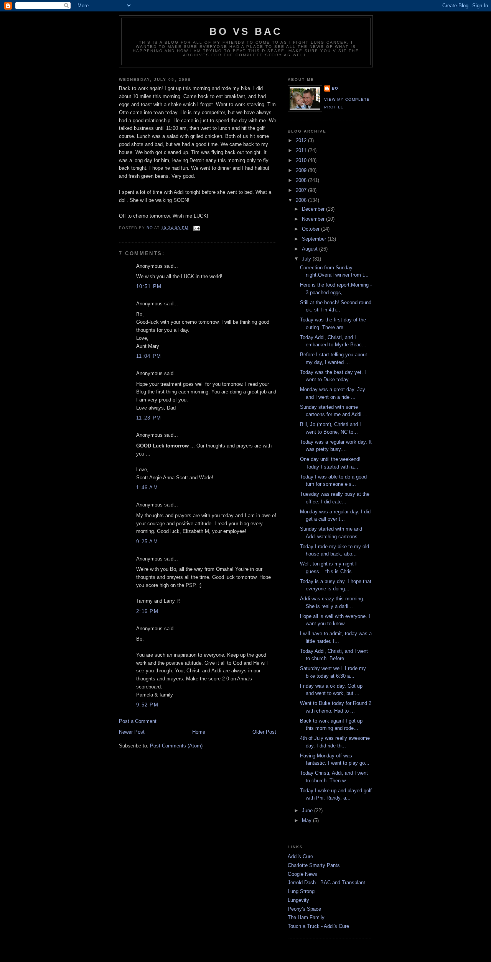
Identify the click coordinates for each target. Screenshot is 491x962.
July (307, 259)
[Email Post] (196, 228)
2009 (302, 170)
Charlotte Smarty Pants (314, 865)
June (308, 810)
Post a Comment (138, 721)
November (314, 219)
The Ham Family (306, 917)
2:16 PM (147, 611)
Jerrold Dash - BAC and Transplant (326, 882)
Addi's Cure (300, 856)
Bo (335, 88)
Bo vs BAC (246, 31)
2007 (302, 190)
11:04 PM (148, 356)
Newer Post (132, 732)
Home (198, 732)
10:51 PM (148, 286)
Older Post (264, 732)
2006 (302, 200)
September (315, 239)
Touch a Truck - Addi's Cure (318, 926)
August (310, 249)
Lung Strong (301, 891)
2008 (302, 180)
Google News (302, 874)
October (311, 229)
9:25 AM (147, 541)
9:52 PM (147, 705)
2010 (302, 160)
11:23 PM (148, 418)
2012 (302, 140)
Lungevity (298, 900)
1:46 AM (147, 487)
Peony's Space (304, 909)
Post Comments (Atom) (176, 746)
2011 (302, 150)
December (314, 209)
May (307, 820)
